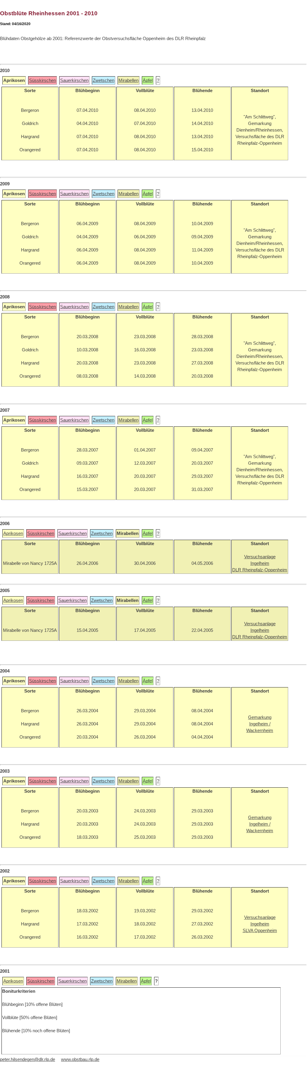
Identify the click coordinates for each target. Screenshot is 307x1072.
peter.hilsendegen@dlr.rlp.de (27, 1059)
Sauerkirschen (74, 80)
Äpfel (148, 80)
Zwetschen (103, 80)
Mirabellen (128, 80)
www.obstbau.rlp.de (80, 1059)
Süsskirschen (42, 80)
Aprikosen (13, 533)
